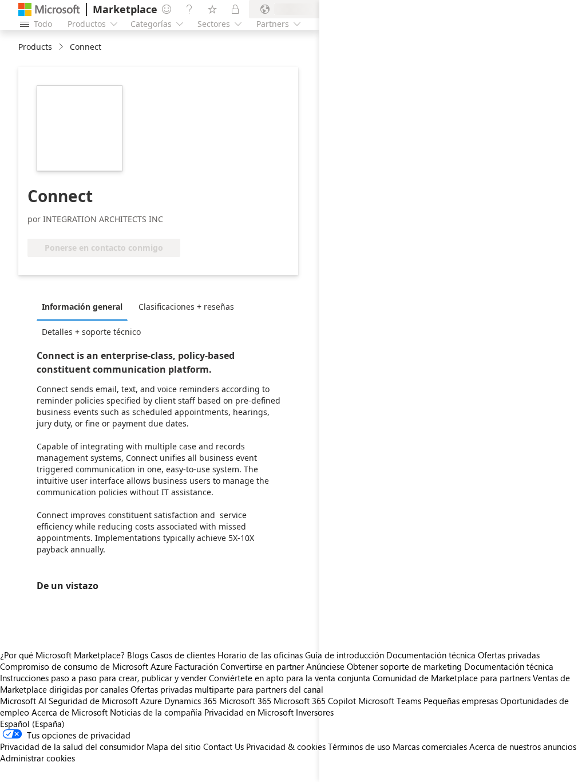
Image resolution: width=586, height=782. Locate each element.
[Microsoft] (49, 9)
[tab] (85, 306)
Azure (151, 700)
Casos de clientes (183, 655)
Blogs (137, 655)
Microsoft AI (23, 700)
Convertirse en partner (262, 666)
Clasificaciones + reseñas (186, 306)
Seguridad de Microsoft (93, 700)
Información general (82, 306)
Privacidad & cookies (286, 746)
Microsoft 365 (245, 700)
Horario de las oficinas (260, 655)
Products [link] (35, 46)
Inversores (315, 712)
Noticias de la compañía (156, 712)
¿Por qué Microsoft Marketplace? (62, 655)
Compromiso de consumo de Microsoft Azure (87, 666)
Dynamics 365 (190, 700)
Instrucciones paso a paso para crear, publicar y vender (103, 678)
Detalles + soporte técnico (91, 331)
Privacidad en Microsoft (249, 712)
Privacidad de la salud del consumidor (72, 746)
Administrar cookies (37, 758)
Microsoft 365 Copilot (315, 700)
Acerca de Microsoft (69, 712)
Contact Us (223, 746)
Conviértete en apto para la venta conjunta (289, 678)
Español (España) (32, 723)
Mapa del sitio (173, 746)
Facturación (196, 666)
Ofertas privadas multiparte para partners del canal (226, 689)
